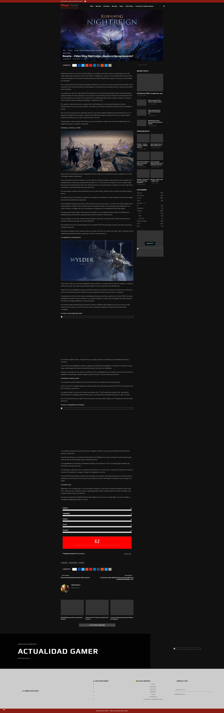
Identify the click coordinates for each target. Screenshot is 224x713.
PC (138, 205)
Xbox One (141, 218)
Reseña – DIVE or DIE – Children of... (156, 180)
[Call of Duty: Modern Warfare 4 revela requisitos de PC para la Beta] (143, 156)
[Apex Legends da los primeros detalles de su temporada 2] (141, 112)
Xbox (138, 226)
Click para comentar (97, 625)
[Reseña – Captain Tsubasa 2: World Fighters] (143, 138)
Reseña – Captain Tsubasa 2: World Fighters (142, 145)
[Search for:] (150, 64)
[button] (164, 6)
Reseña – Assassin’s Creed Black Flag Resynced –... (143, 181)
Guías (121, 6)
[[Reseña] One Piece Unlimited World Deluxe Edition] (141, 123)
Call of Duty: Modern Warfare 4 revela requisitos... (143, 163)
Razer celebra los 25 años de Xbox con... (156, 144)
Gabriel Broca (67, 59)
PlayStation (140, 208)
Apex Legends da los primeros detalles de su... (154, 111)
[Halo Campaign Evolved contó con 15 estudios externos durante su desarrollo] (156, 156)
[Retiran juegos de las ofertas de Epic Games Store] (141, 102)
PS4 (140, 216)
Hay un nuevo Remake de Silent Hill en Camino (75, 577)
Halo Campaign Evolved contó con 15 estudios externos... (156, 163)
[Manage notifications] (3, 709)
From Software (73, 562)
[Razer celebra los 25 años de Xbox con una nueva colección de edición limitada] (156, 138)
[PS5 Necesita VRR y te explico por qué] (150, 82)
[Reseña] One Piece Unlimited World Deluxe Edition (155, 122)
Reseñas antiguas (142, 221)
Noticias (98, 6)
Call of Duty (129, 6)
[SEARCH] (161, 64)
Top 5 (138, 223)
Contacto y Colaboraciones (144, 6)
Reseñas (114, 6)
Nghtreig (81, 562)
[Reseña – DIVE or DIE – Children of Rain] (156, 173)
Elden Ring (64, 562)
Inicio (91, 6)
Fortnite (139, 198)
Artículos (106, 6)
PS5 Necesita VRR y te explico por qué (149, 93)
